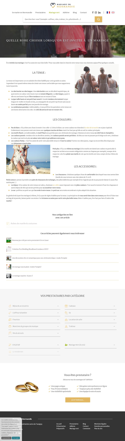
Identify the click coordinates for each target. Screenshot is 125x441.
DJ (70, 313)
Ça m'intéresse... (77, 400)
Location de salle (75, 320)
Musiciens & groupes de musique (25, 326)
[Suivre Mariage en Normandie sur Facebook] (92, 12)
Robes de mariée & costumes (24, 223)
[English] (113, 12)
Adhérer (72, 426)
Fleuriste (16, 320)
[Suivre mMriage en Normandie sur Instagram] (96, 12)
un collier (56, 185)
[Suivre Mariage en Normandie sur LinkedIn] (99, 12)
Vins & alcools (18, 333)
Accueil (59, 424)
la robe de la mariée (91, 128)
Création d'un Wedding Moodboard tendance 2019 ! (30, 249)
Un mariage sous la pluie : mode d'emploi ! (26, 267)
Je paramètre (6, 438)
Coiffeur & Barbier (20, 313)
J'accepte (16, 438)
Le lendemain (18, 352)
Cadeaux (72, 306)
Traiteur (72, 326)
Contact (86, 426)
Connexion (86, 428)
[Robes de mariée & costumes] (8, 224)
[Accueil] (62, 5)
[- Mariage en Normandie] (8, 241)
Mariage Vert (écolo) (77, 345)
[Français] (108, 12)
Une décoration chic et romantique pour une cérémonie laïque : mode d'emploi (39, 258)
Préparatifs (60, 428)
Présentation (61, 426)
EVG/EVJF (16, 345)
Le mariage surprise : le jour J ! (22, 276)
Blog (84, 424)
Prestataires (74, 424)
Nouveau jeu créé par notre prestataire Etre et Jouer (30, 240)
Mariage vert (74, 428)
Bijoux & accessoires (21, 306)
